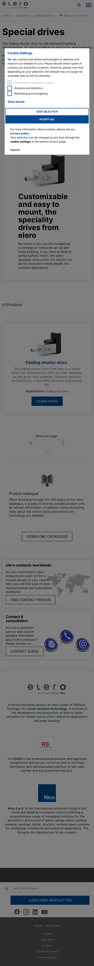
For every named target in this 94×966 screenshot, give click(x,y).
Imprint (15, 149)
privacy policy (19, 133)
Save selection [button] (47, 111)
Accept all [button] (47, 119)
